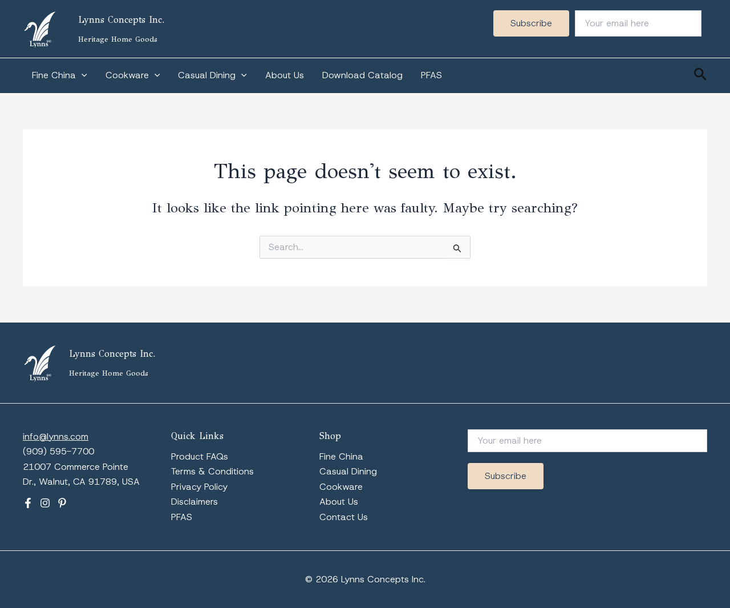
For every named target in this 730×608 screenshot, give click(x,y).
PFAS (431, 75)
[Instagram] (45, 503)
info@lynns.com (55, 436)
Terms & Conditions (212, 471)
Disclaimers (194, 502)
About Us (284, 75)
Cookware (127, 75)
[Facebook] (28, 503)
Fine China (54, 75)
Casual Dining (207, 75)
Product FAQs (199, 456)
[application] (81, 75)
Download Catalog (362, 75)
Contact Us (343, 517)
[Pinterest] (62, 503)
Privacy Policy (199, 487)
